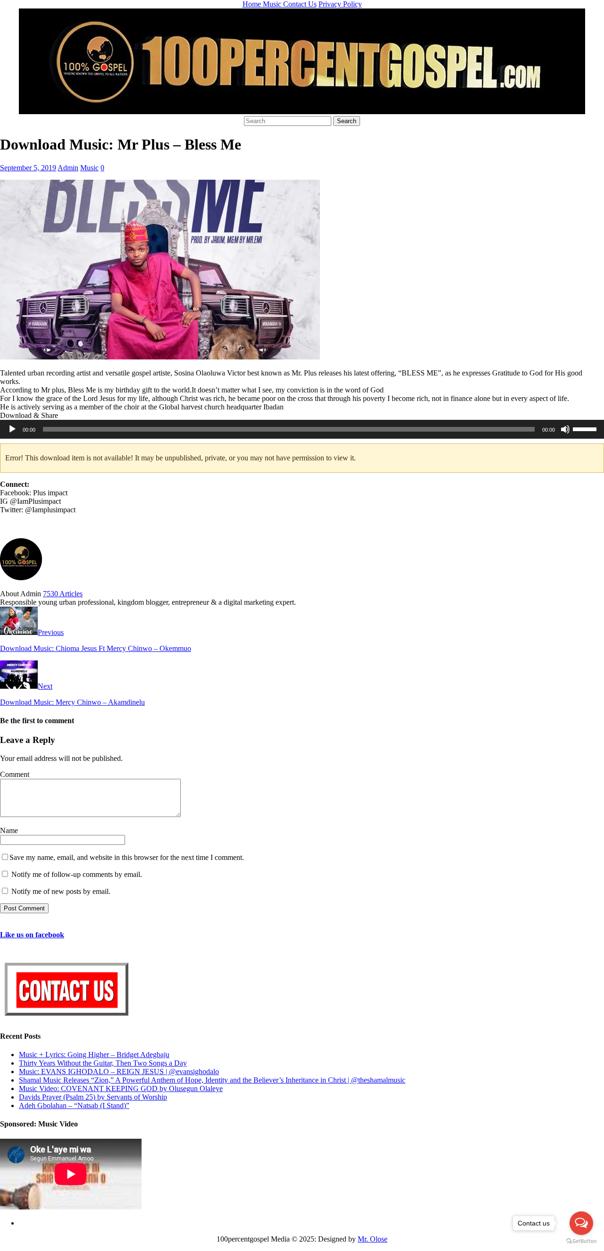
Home (253, 4)
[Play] (12, 429)
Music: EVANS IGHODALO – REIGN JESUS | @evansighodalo (119, 1072)
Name (9, 830)
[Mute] (565, 429)
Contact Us (300, 4)
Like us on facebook (32, 935)
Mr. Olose (372, 1239)
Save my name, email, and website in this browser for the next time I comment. (126, 857)
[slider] (586, 428)
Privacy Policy (340, 4)
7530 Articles (63, 594)
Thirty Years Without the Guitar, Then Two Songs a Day (103, 1063)
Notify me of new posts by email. (60, 891)
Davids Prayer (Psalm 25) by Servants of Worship (93, 1097)
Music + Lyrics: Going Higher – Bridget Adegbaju (94, 1055)
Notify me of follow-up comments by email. (76, 874)
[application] (302, 429)
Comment (14, 774)
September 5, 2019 (28, 168)
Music (273, 4)
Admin (68, 168)
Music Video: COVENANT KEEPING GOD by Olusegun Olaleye (121, 1088)
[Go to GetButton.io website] (581, 1241)
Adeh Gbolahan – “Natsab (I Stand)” (74, 1105)
